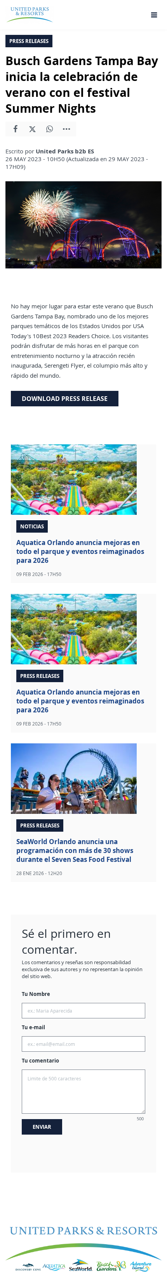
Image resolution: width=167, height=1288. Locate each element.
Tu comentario (40, 1060)
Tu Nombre (36, 994)
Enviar (42, 1126)
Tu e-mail (33, 1027)
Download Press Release (65, 398)
